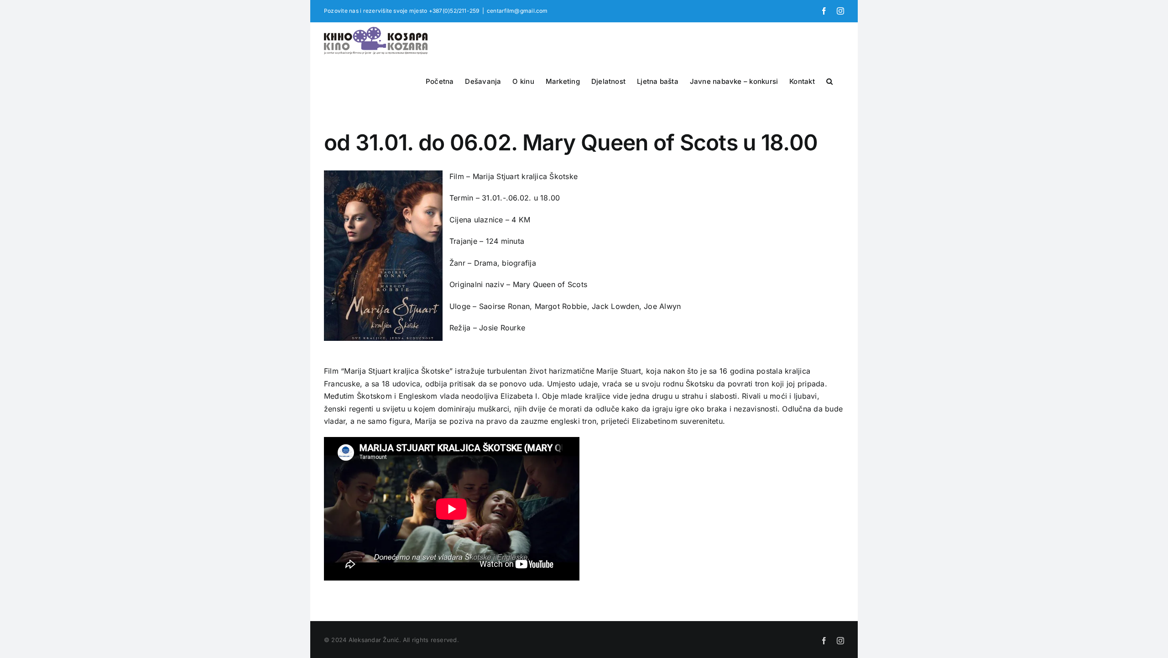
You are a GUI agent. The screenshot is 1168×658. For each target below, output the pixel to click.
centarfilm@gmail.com (517, 10)
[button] (829, 80)
